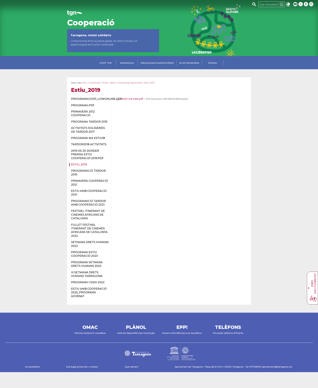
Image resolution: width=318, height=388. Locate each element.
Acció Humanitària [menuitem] (189, 63)
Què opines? (132, 367)
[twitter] (301, 4)
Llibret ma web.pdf (131, 98)
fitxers (105, 82)
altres (113, 82)
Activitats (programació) (129, 82)
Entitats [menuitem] (212, 63)
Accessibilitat (32, 367)
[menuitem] (89, 99)
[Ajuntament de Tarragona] (74, 14)
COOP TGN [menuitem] (105, 63)
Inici (85, 82)
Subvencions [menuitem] (127, 63)
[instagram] (311, 4)
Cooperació (91, 22)
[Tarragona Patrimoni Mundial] (181, 360)
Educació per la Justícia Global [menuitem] (157, 63)
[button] (288, 4)
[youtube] (295, 4)
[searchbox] (254, 4)
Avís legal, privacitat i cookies (82, 367)
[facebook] (306, 4)
